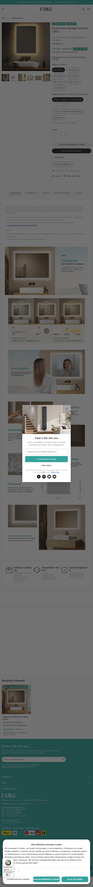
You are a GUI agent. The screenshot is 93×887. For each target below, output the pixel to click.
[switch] (8, 874)
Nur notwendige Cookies (46, 879)
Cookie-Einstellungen (18, 879)
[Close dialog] (67, 409)
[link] (39, 476)
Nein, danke (46, 465)
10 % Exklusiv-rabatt (46, 459)
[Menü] (12, 859)
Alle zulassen (74, 879)
